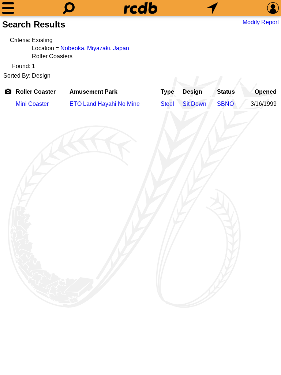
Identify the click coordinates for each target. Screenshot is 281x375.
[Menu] (8, 8)
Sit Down (194, 104)
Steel (167, 104)
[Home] (140, 8)
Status (226, 92)
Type (167, 92)
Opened (266, 92)
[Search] (69, 8)
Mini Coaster (32, 104)
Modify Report (261, 22)
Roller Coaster (36, 92)
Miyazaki (98, 48)
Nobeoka (72, 48)
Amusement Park (93, 92)
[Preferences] (273, 8)
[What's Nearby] (212, 8)
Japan (121, 48)
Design (192, 92)
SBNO (225, 104)
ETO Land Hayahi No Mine (105, 104)
